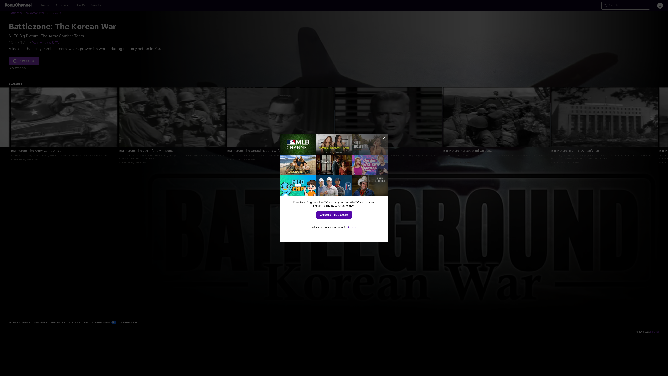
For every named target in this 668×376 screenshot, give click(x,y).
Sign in (351, 227)
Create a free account (334, 214)
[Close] (384, 137)
